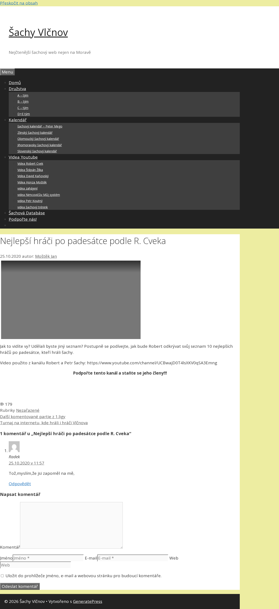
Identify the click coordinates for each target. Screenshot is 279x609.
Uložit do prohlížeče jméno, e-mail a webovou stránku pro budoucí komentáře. (83, 575)
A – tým (22, 95)
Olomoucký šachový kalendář (38, 139)
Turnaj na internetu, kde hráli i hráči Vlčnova (44, 423)
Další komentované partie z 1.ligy (32, 416)
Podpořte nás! (23, 219)
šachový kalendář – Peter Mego (39, 126)
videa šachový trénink (32, 207)
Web (173, 558)
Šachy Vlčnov (38, 32)
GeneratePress (87, 601)
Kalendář (18, 120)
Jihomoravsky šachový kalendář (39, 145)
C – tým (22, 108)
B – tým (23, 101)
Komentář (10, 547)
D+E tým (23, 114)
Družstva (17, 89)
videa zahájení (27, 188)
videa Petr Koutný (30, 201)
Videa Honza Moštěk (32, 182)
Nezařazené (27, 410)
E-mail (91, 558)
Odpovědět (20, 484)
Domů (15, 82)
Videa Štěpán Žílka (30, 170)
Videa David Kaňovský (33, 176)
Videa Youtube (23, 157)
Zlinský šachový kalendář (35, 133)
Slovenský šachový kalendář (37, 151)
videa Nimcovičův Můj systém (38, 195)
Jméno (6, 558)
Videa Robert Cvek (30, 163)
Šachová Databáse (27, 213)
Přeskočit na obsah (19, 3)
